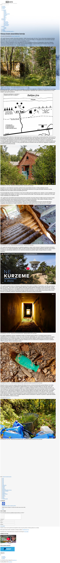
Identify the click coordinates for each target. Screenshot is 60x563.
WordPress (10, 561)
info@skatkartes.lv (26, 529)
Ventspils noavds (5, 498)
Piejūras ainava (6, 24)
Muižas (5, 15)
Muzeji (5, 28)
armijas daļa (4, 485)
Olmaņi (3, 494)
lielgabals (3, 492)
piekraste (3, 495)
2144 (3, 482)
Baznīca (5, 11)
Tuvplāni (3, 30)
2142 (3, 480)
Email (1, 522)
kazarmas (3, 489)
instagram (4, 7)
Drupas (5, 12)
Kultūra (3, 26)
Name (1, 520)
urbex (3, 496)
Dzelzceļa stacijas (7, 13)
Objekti (3, 29)
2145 (3, 483)
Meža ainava (6, 23)
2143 (3, 481)
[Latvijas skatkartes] (9, 3)
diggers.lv (8, 397)
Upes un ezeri (6, 25)
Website (1, 524)
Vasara (3, 497)
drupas (3, 487)
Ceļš (4, 20)
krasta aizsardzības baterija (6, 490)
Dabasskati (4, 19)
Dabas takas (6, 21)
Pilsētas (5, 17)
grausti (3, 488)
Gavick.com (15, 560)
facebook (3, 6)
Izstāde (5, 27)
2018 (3, 478)
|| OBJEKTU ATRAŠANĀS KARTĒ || (8, 31)
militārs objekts (4, 493)
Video (19, 36)
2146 (3, 484)
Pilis (4, 16)
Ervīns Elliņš (26, 531)
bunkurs (3, 486)
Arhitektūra (4, 9)
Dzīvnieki (3, 18)
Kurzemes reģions (5, 491)
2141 (3, 479)
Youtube (3, 8)
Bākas (5, 10)
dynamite (3, 505)
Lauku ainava (6, 22)
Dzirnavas (5, 14)
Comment (2, 519)
